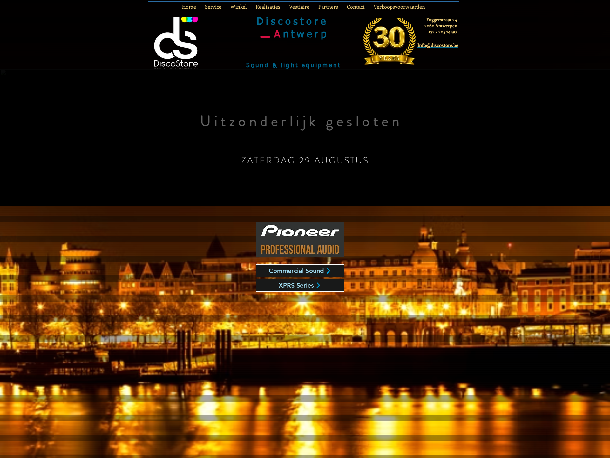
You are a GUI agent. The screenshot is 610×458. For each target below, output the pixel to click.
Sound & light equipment (293, 66)
